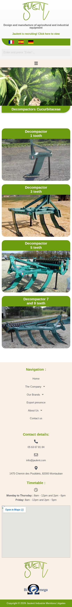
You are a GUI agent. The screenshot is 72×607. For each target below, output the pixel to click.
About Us (33, 410)
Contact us (36, 418)
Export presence (36, 402)
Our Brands (33, 394)
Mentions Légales (55, 603)
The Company (33, 386)
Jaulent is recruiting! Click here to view (36, 33)
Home (36, 378)
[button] (36, 63)
